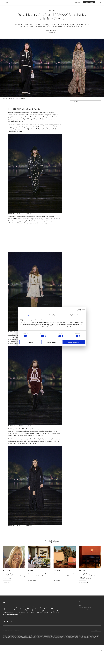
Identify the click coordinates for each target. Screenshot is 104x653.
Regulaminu (46, 635)
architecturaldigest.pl (22, 607)
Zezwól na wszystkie (73, 342)
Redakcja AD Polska (53, 30)
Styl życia (6, 570)
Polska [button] (77, 2)
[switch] (43, 336)
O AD (80, 605)
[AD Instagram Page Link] (10, 621)
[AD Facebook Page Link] (3, 621)
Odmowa (30, 342)
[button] (101, 650)
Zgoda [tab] (29, 315)
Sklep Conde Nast (7, 630)
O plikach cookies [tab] (75, 315)
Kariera (17, 630)
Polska (95, 630)
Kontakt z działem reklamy (85, 607)
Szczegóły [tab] (52, 315)
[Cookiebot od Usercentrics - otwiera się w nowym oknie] (78, 310)
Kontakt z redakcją (83, 609)
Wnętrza (31, 570)
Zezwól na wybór (52, 342)
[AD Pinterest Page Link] (7, 621)
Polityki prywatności (53, 635)
